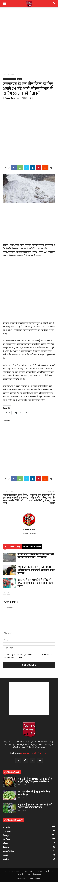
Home (5, 75)
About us (6, 871)
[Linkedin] (32, 167)
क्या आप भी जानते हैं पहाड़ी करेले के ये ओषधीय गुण (34, 793)
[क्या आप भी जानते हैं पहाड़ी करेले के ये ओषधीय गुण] (9, 795)
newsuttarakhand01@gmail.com (34, 753)
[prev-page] (4, 593)
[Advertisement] (29, 42)
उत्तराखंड (12, 75)
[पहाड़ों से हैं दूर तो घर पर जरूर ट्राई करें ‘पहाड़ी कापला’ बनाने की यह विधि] (9, 808)
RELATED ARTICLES (12, 547)
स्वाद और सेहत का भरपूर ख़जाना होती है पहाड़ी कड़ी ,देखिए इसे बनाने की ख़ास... (35, 780)
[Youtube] (40, 760)
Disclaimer (16, 871)
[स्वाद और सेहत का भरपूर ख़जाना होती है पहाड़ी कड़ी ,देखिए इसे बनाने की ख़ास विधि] (9, 782)
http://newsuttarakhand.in (29, 533)
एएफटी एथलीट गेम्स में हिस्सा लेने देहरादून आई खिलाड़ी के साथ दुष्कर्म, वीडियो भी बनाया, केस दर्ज (36, 569)
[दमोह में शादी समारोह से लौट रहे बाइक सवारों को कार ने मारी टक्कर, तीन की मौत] (9, 557)
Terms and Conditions (44, 871)
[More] (51, 167)
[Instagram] (25, 760)
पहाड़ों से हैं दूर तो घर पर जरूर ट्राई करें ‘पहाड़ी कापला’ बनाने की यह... (35, 806)
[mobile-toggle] (4, 3)
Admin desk (10, 98)
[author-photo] (29, 526)
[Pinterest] (38, 167)
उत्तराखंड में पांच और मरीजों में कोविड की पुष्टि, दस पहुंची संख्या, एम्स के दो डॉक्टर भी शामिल (35, 582)
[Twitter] (26, 167)
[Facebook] (14, 167)
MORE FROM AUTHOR (31, 547)
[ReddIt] (45, 167)
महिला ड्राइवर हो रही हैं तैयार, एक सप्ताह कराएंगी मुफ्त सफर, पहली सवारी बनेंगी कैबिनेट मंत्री (15, 499)
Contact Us (37, 874)
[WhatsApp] (20, 167)
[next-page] (8, 593)
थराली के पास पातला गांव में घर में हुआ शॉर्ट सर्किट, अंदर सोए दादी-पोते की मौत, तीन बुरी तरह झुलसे (42, 499)
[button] (54, 3)
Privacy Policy (28, 871)
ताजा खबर (12, 79)
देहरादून (19, 79)
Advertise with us (23, 874)
